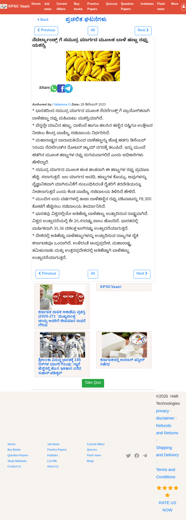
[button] (183, 7)
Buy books (78, 7)
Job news (47, 7)
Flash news (161, 7)
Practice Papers (93, 7)
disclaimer (165, 419)
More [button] (174, 4)
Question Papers (127, 7)
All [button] (93, 30)
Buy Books (14, 450)
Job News (53, 445)
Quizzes (111, 4)
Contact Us (14, 467)
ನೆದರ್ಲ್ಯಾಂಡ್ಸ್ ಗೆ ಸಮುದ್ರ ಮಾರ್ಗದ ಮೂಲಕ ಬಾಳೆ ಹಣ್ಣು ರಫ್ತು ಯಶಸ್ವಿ (90, 43)
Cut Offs (52, 461)
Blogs (90, 461)
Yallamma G (62, 105)
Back (44, 20)
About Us (53, 467)
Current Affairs (61, 7)
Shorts (36, 4)
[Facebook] (137, 457)
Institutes (147, 4)
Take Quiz (93, 383)
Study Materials (17, 461)
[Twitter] (128, 457)
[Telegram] (145, 457)
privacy (162, 412)
